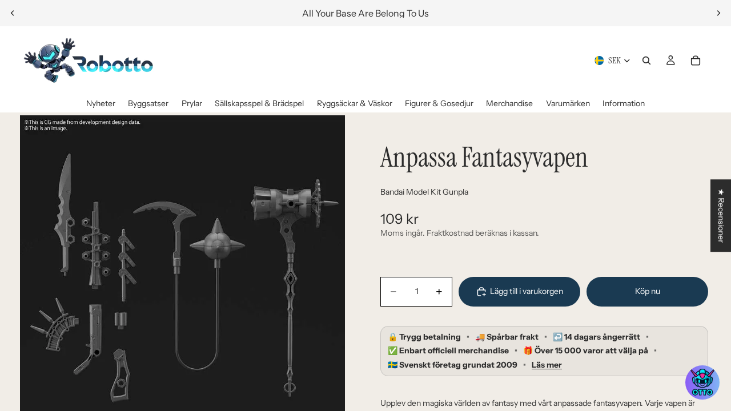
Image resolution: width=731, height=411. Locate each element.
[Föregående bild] (12, 13)
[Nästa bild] (718, 13)
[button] (702, 382)
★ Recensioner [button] (721, 215)
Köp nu (647, 291)
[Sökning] (646, 60)
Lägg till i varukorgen (526, 291)
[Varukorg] (695, 60)
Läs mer (547, 365)
